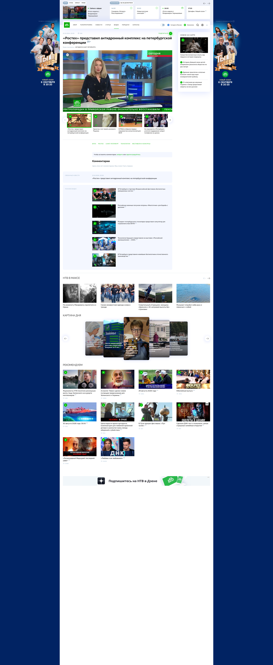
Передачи (125, 25)
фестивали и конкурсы (141, 143)
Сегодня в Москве (176, 25)
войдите (120, 154)
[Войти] (202, 25)
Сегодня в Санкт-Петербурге (85, 47)
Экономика (190, 25)
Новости (98, 25)
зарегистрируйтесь (133, 154)
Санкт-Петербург (112, 143)
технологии (125, 143)
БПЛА (94, 143)
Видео (116, 25)
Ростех (101, 143)
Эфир (75, 25)
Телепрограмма (86, 25)
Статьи (108, 25)
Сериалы (136, 25)
